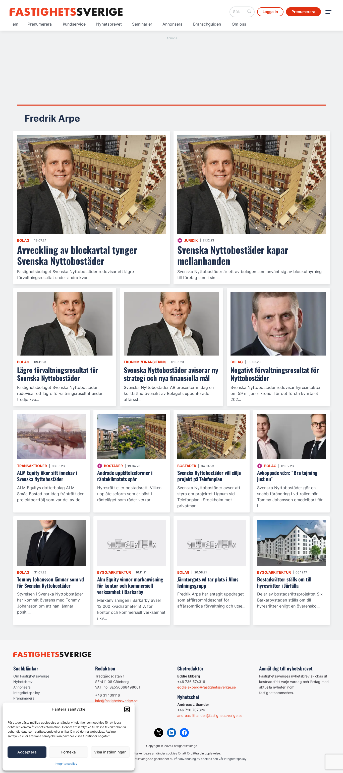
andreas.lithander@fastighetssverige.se (209, 715)
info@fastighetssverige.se (116, 701)
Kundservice (74, 24)
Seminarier (142, 24)
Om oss (239, 24)
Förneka (68, 752)
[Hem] (66, 12)
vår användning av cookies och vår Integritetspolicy (210, 759)
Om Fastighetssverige (31, 676)
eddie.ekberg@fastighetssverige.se (206, 687)
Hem (14, 24)
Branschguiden (207, 24)
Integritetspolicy (66, 763)
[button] (127, 709)
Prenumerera (40, 24)
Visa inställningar (110, 752)
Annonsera (172, 24)
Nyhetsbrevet (109, 24)
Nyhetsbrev (23, 681)
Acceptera (27, 752)
